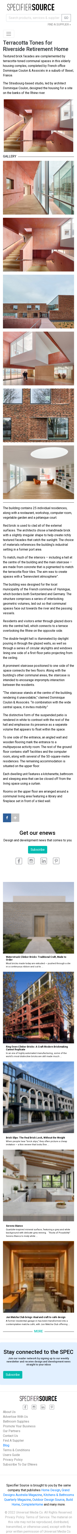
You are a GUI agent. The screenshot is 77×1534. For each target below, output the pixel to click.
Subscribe (38, 849)
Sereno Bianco (14, 1225)
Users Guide (11, 1455)
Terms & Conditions (16, 1450)
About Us (9, 1412)
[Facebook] (7, 817)
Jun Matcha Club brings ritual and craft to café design (35, 1317)
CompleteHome (32, 1504)
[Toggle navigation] (8, 34)
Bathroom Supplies (16, 1421)
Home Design (50, 1490)
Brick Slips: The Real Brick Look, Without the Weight (35, 1137)
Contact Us (10, 1436)
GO (66, 18)
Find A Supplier (13, 1440)
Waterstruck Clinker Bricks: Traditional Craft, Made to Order (36, 958)
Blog (6, 1445)
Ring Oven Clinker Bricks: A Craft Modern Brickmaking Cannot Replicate (37, 1048)
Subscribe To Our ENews (20, 1464)
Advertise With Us (15, 1417)
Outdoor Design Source (48, 1500)
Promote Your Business (19, 1426)
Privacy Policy (13, 1460)
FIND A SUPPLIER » (59, 24)
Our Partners (11, 1431)
